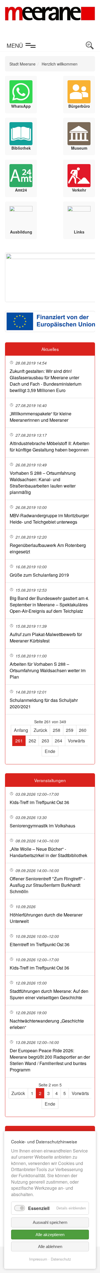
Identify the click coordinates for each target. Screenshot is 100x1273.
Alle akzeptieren (50, 1234)
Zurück (40, 730)
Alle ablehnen (50, 1246)
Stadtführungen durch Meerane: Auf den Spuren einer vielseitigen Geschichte (49, 994)
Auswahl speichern (50, 1222)
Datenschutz (61, 1259)
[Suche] (89, 45)
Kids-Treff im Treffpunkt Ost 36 (39, 802)
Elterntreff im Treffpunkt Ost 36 (39, 944)
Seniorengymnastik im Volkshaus (42, 825)
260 (82, 730)
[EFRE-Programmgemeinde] (50, 321)
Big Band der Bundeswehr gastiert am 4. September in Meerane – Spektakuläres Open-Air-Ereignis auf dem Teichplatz (49, 604)
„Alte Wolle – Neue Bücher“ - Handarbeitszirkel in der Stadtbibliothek (48, 852)
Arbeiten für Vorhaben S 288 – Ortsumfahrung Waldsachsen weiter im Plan (48, 670)
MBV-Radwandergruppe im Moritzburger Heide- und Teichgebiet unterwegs (49, 518)
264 (58, 740)
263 (45, 740)
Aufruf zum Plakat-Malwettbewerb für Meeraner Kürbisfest (46, 637)
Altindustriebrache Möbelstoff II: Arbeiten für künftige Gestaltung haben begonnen (49, 446)
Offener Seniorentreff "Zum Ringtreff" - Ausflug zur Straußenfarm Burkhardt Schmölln (47, 885)
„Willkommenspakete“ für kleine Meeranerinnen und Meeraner (40, 416)
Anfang (21, 730)
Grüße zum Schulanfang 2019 (39, 575)
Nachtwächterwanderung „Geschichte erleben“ (47, 1024)
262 (32, 740)
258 (56, 730)
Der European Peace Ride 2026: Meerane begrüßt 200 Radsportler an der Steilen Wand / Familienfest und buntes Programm (50, 1060)
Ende (50, 751)
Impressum (38, 1259)
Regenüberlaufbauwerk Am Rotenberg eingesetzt (48, 548)
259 (69, 730)
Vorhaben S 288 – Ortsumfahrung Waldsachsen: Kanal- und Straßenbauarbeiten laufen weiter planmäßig (43, 482)
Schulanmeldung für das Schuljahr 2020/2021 (44, 703)
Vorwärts (76, 740)
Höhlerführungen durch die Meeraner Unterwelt (46, 918)
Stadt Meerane (22, 64)
